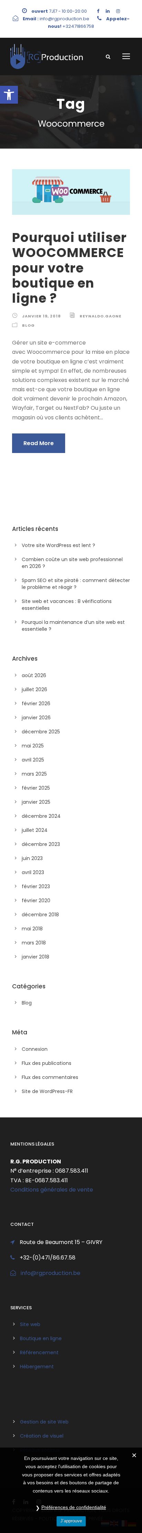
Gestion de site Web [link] (44, 1421)
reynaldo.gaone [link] (100, 316)
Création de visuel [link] (41, 1435)
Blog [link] (28, 325)
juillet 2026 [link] (34, 689)
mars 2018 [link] (34, 942)
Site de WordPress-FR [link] (47, 1091)
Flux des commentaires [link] (50, 1077)
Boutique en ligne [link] (41, 1338)
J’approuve (71, 1520)
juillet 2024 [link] (35, 830)
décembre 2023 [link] (41, 844)
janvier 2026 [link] (36, 717)
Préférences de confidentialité (73, 1507)
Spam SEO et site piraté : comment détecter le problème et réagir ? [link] (76, 584)
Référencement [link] (39, 1352)
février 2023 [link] (36, 886)
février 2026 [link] (36, 703)
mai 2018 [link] (32, 928)
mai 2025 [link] (33, 745)
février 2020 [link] (36, 900)
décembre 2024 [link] (41, 816)
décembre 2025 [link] (41, 731)
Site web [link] (30, 1324)
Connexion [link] (35, 1049)
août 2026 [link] (34, 675)
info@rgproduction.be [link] (50, 1273)
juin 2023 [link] (32, 858)
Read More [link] (38, 443)
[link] (9, 95)
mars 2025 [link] (34, 773)
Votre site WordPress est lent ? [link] (58, 545)
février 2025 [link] (36, 788)
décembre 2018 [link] (40, 914)
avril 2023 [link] (33, 872)
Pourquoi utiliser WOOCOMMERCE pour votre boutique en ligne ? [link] (69, 268)
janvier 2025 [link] (36, 802)
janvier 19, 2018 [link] (41, 316)
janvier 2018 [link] (35, 956)
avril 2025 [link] (33, 759)
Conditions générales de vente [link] (51, 1190)
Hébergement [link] (37, 1366)
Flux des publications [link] (46, 1063)
